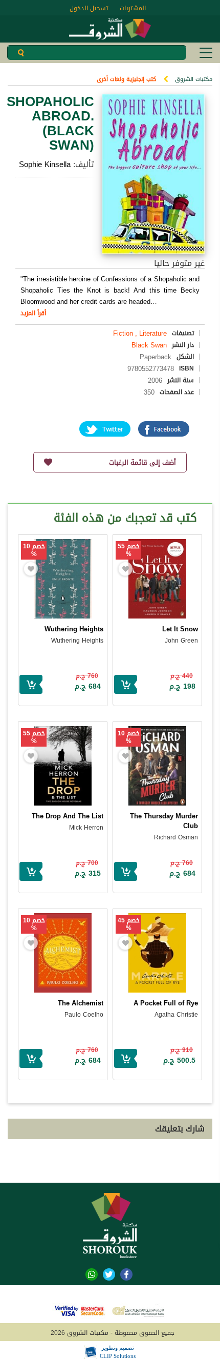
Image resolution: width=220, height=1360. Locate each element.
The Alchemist (80, 1003)
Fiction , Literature (140, 333)
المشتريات (133, 8)
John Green (181, 640)
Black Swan (149, 345)
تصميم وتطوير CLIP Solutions (118, 1352)
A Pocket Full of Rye (166, 1003)
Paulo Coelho (83, 1014)
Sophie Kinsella (45, 164)
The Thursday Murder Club (164, 821)
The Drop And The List (67, 816)
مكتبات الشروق (193, 79)
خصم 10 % (34, 550)
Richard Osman (176, 837)
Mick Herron (86, 827)
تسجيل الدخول (89, 8)
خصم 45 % (129, 924)
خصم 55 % (129, 550)
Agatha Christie (176, 1014)
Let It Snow (180, 629)
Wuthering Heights (74, 629)
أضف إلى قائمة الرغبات (142, 462)
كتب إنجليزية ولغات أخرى (126, 79)
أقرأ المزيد (33, 313)
